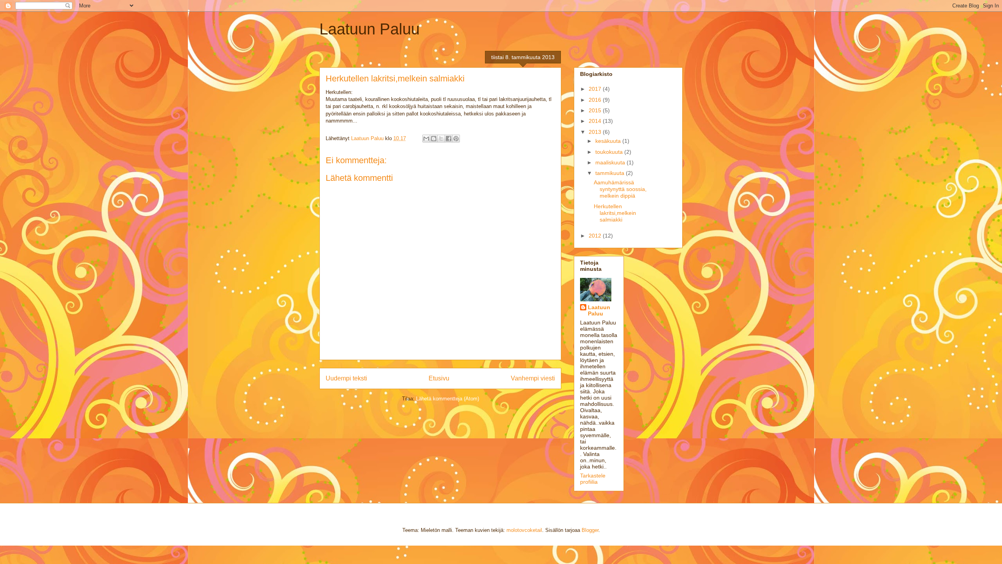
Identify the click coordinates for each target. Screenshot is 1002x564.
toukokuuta (609, 152)
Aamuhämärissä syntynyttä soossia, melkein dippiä (620, 189)
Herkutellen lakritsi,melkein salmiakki (615, 213)
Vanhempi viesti (533, 378)
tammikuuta (610, 173)
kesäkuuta (608, 141)
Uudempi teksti (346, 378)
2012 (596, 235)
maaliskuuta (611, 162)
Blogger (590, 530)
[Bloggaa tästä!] (434, 138)
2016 (596, 100)
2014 (596, 121)
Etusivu (439, 378)
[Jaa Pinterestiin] (456, 138)
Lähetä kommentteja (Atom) (447, 399)
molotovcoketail (524, 530)
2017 (596, 89)
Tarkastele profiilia (593, 478)
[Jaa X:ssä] (441, 138)
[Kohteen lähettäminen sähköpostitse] (426, 138)
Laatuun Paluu (369, 29)
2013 (596, 132)
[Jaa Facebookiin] (448, 138)
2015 (596, 110)
